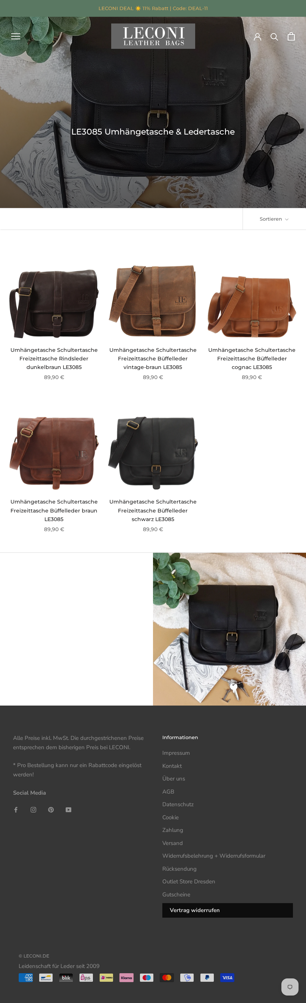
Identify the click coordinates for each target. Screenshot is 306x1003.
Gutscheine (176, 894)
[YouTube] (68, 809)
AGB (168, 791)
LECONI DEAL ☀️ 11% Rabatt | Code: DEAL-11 (153, 8)
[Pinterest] (51, 809)
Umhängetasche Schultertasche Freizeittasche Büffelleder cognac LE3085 (252, 358)
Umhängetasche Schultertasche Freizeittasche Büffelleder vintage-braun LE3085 (153, 358)
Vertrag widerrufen (195, 910)
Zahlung (172, 830)
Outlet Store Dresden (188, 881)
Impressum (176, 753)
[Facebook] (16, 809)
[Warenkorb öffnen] (291, 36)
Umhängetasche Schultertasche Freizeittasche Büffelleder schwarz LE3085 (153, 510)
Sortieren (272, 219)
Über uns (173, 778)
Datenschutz (178, 804)
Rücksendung (179, 869)
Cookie (170, 817)
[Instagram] (33, 809)
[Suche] (274, 36)
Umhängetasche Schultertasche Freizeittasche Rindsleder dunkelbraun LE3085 (54, 358)
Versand (172, 843)
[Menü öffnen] (15, 36)
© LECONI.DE (34, 956)
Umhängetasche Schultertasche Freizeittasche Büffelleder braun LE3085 (54, 510)
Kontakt (172, 766)
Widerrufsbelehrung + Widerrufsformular (213, 856)
